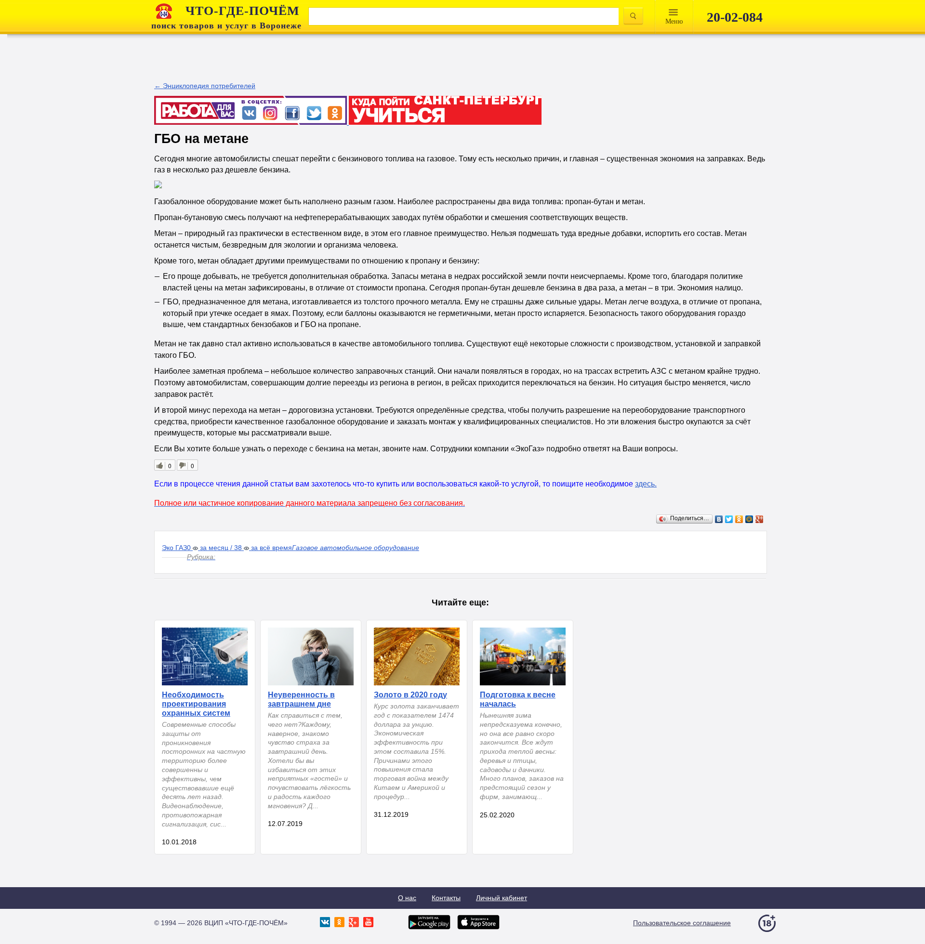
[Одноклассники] (739, 519)
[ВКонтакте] (719, 519)
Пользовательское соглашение (682, 923)
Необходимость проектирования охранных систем (196, 704)
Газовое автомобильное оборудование (355, 547)
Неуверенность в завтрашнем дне (301, 699)
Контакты (446, 898)
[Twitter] (729, 519)
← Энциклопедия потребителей (204, 86)
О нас (407, 898)
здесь (645, 484)
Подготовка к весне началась (517, 699)
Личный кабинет (501, 898)
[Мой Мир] (749, 519)
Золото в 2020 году (410, 695)
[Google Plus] (759, 519)
